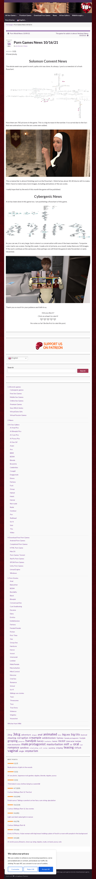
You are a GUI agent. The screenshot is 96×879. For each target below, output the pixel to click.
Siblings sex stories (17, 693)
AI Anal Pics (14, 428)
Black (12, 596)
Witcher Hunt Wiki (14, 723)
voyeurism (31, 751)
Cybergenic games (17, 390)
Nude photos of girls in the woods (20, 767)
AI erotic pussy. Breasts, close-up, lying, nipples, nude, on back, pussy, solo (35, 842)
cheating (12, 738)
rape (81, 744)
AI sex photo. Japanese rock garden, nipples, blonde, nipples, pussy (32, 776)
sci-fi (40, 748)
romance (13, 747)
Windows (13, 573)
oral (76, 744)
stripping (59, 748)
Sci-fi (12, 522)
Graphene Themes (22, 876)
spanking (51, 748)
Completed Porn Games (19, 544)
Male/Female (14, 664)
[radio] (41, 319)
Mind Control (15, 671)
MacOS (12, 551)
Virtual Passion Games (18, 415)
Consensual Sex (16, 603)
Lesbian (13, 661)
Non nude (13, 504)
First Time (13, 635)
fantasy (60, 738)
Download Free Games (42, 15)
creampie (35, 737)
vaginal (13, 750)
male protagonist (33, 744)
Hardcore (13, 646)
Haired (12, 493)
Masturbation (15, 668)
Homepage (9, 25)
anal (40, 734)
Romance (13, 682)
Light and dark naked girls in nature (20, 817)
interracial (70, 741)
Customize (15, 869)
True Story (14, 708)
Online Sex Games (16, 401)
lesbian (78, 741)
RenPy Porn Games (17, 559)
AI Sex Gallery (64, 15)
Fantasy (13, 482)
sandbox (24, 747)
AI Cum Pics (14, 435)
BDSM (12, 457)
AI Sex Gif (13, 442)
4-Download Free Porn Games (19, 538)
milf (66, 744)
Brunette (13, 464)
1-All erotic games (14, 387)
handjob (30, 740)
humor (54, 741)
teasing (69, 747)
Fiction (12, 632)
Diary (12, 614)
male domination (14, 745)
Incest (12, 653)
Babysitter (14, 585)
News (55, 15)
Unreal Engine (15, 569)
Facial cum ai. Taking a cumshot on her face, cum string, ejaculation (32, 800)
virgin (21, 751)
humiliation (47, 741)
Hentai (12, 500)
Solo (11, 525)
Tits (11, 529)
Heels (12, 496)
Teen (12, 697)
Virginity (13, 715)
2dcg (10, 734)
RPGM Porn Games (17, 562)
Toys (12, 704)
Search (11, 367)
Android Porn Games (17, 541)
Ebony (12, 478)
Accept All (46, 869)
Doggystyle (14, 475)
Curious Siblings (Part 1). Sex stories (21, 809)
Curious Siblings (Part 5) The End (20, 792)
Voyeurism (14, 718)
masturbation (55, 744)
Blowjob (13, 599)
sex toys (45, 748)
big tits (75, 734)
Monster (13, 675)
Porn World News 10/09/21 (20, 33)
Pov (11, 514)
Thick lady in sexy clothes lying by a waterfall (24, 784)
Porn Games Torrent (17, 555)
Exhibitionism (15, 621)
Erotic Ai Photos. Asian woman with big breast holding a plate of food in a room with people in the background (47, 833)
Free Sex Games (16, 393)
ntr (71, 745)
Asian (12, 446)
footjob (82, 738)
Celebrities (14, 467)
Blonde (12, 460)
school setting (34, 748)
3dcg (16, 734)
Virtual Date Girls (16, 412)
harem (40, 741)
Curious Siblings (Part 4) (16, 825)
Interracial (13, 657)
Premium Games (25, 15)
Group (12, 489)
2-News (25, 46)
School (12, 686)
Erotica (12, 617)
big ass (66, 734)
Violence (13, 711)
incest (61, 741)
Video (12, 532)
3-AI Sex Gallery (13, 425)
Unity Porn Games (16, 566)
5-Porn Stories (13, 578)
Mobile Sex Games (16, 397)
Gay (11, 639)
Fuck (11, 485)
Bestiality (13, 592)
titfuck (78, 747)
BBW (12, 453)
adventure (26, 734)
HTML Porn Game (16, 548)
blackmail (84, 735)
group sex (21, 741)
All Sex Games (10, 15)
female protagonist (71, 738)
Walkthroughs (77, 15)
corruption (22, 738)
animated (50, 734)
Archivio (18, 46)
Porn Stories (10, 20)
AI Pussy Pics (15, 439)
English (14, 358)
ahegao (34, 735)
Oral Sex (13, 679)
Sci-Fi (12, 690)
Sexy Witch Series (16, 408)
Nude (12, 507)
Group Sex (14, 643)
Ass (11, 449)
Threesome (14, 700)
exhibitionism (49, 738)
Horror (12, 650)
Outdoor (13, 511)
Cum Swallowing (16, 606)
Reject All (30, 869)
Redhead (13, 518)
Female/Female (15, 628)
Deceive (13, 610)
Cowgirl (13, 471)
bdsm (59, 735)
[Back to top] (91, 874)
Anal (11, 581)
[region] (30, 862)
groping (13, 741)
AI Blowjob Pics (15, 431)
